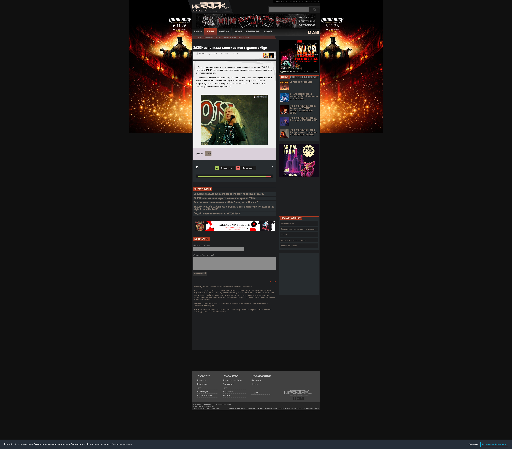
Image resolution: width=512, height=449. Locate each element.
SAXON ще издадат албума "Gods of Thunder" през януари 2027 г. (229, 194)
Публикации (252, 32)
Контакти (241, 408)
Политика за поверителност (291, 408)
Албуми (268, 32)
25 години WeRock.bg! (301, 82)
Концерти (224, 32)
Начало (198, 32)
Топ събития (228, 384)
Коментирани (310, 77)
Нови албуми (243, 37)
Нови (292, 77)
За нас (260, 408)
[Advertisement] (299, 196)
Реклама (251, 408)
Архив (218, 37)
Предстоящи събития (232, 380)
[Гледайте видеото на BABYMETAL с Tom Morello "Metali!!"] (266, 55)
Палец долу (248, 168)
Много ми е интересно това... (293, 240)
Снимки (238, 32)
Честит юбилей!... (288, 223)
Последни (198, 37)
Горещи (284, 77)
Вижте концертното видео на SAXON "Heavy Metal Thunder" (226, 202)
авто (316, 1)
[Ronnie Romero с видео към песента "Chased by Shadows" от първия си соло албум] (271, 55)
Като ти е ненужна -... (290, 246)
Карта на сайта (312, 408)
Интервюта (256, 380)
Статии (254, 384)
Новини (210, 32)
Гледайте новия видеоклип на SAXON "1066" (217, 214)
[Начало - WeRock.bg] (210, 12)
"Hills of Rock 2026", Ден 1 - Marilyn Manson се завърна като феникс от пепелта (303, 132)
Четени (299, 77)
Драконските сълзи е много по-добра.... (298, 229)
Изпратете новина (205, 395)
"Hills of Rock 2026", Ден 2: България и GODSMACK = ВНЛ (303, 119)
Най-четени (208, 37)
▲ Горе (272, 281)
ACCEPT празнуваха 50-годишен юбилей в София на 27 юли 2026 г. (304, 96)
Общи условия (271, 408)
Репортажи (228, 391)
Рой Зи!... (284, 234)
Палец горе (226, 168)
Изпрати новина (229, 37)
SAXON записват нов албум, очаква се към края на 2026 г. (225, 198)
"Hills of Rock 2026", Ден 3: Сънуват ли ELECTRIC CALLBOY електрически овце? (303, 109)
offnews (279, 1)
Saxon (208, 154)
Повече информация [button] (122, 444)
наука (308, 1)
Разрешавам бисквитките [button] (494, 444)
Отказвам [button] (473, 444)
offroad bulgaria (295, 1)
